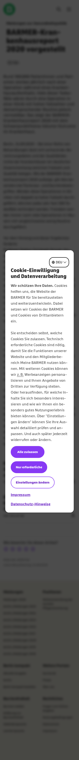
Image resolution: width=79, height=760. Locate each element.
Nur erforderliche (29, 467)
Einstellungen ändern (33, 482)
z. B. (20, 374)
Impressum (20, 495)
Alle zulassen (27, 452)
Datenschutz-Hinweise (30, 504)
